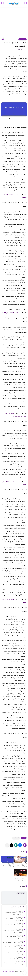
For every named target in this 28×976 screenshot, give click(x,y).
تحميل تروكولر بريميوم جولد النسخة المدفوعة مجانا (14, 919)
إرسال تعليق (21, 893)
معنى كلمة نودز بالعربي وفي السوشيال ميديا (13, 925)
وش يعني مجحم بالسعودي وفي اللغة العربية (14, 953)
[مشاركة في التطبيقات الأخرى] (7, 845)
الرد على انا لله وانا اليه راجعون (16, 959)
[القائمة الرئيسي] (25, 3)
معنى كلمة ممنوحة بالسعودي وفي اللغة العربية (13, 964)
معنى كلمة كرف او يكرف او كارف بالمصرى (13, 942)
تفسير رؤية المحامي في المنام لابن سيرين (21, 879)
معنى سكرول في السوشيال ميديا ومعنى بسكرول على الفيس (13, 931)
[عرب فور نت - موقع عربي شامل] (14, 3)
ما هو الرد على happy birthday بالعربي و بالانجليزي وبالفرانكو (13, 913)
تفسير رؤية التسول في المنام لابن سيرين (21, 866)
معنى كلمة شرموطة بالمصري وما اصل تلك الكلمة (13, 937)
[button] (20, 845)
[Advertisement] (14, 23)
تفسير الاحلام (22, 39)
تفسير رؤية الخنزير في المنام (10, 312)
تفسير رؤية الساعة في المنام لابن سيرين (8, 866)
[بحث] (2, 3)
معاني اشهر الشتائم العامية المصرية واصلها (14, 947)
